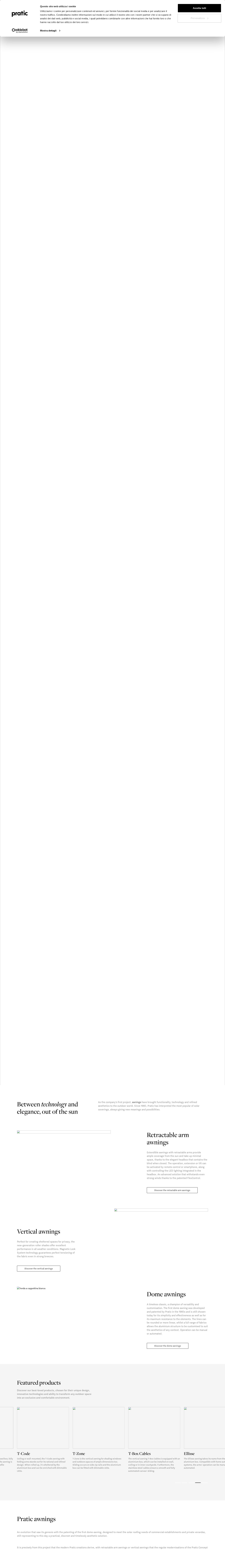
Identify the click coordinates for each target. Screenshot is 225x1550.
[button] (19, 1482)
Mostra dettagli (48, 30)
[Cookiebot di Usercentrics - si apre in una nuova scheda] (19, 30)
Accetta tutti (199, 8)
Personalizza (198, 18)
